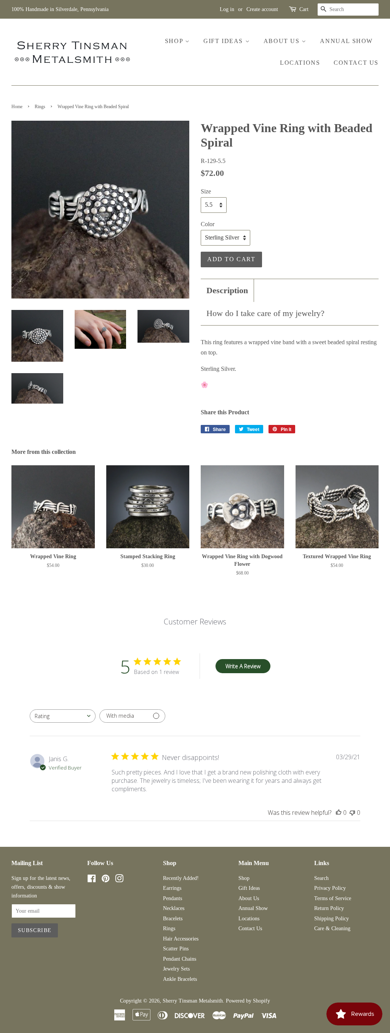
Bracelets (172, 918)
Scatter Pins (176, 949)
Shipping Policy (331, 918)
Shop (175, 41)
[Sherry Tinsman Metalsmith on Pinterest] (105, 880)
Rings (40, 106)
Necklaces (173, 908)
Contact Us (356, 62)
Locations (300, 62)
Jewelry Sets (176, 969)
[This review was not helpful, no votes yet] (352, 812)
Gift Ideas (224, 41)
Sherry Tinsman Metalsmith (193, 1001)
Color (207, 224)
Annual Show (346, 41)
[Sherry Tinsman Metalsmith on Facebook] (91, 880)
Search (321, 878)
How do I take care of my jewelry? (265, 313)
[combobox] (63, 716)
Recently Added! (181, 878)
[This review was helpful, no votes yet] (338, 812)
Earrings (172, 888)
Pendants (172, 898)
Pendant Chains (179, 959)
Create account (262, 9)
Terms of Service (332, 898)
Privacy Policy (330, 888)
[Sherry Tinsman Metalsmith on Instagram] (119, 880)
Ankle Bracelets (180, 979)
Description (227, 290)
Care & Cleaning (332, 928)
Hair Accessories (180, 939)
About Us (283, 41)
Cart (303, 9)
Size (206, 191)
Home (16, 106)
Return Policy (329, 908)
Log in (227, 9)
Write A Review (243, 666)
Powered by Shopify (248, 1001)
